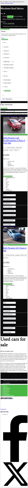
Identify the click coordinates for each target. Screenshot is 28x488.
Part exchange (6, 388)
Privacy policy (6, 394)
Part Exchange (4, 108)
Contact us (5, 392)
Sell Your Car (6, 391)
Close (2, 38)
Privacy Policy (9, 3)
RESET (3, 99)
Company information (8, 395)
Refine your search (5, 29)
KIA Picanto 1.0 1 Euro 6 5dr (10, 226)
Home (4, 385)
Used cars (5, 387)
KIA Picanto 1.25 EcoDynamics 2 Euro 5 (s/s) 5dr (14, 116)
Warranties (6, 390)
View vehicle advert (8, 176)
